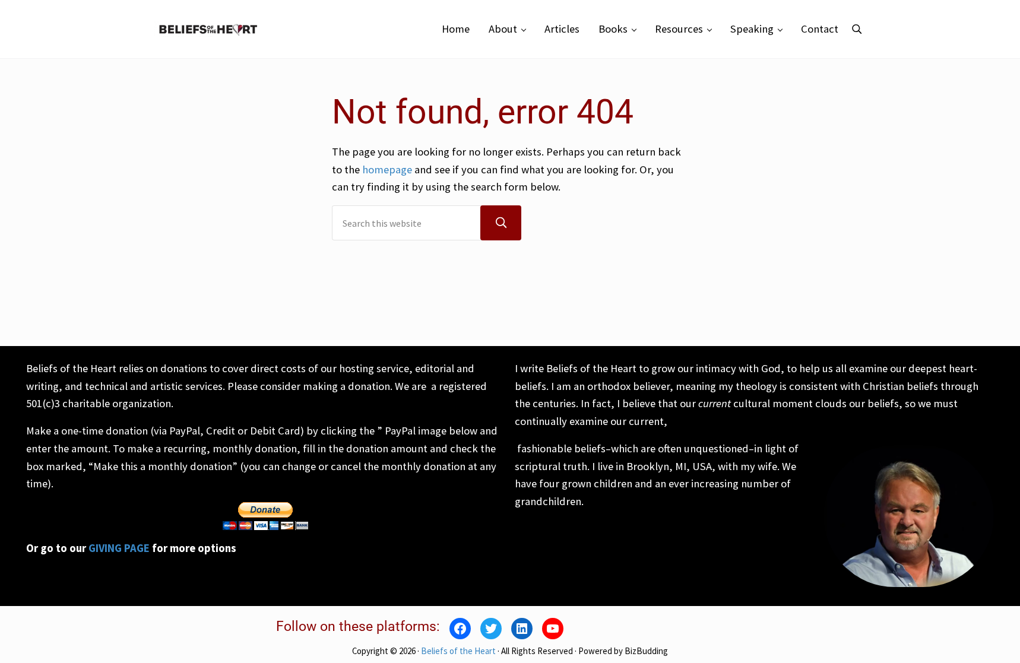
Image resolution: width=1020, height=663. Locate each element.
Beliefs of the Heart (458, 650)
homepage (387, 169)
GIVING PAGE (119, 548)
